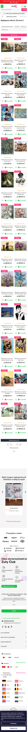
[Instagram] (5, 625)
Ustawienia (13, 723)
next (24, 487)
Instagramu (9, 546)
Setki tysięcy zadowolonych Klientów (14, 13)
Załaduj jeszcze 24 (13, 433)
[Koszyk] (24, 6)
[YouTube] (8, 625)
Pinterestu (14, 549)
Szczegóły (9, 69)
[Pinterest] (11, 625)
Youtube (20, 546)
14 (19, 437)
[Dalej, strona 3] (16, 438)
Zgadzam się (13, 728)
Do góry (13, 444)
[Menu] (2, 6)
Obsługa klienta (9, 619)
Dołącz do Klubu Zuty (9, 584)
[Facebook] (3, 625)
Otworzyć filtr (13, 37)
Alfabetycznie (11, 31)
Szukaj (23, 9)
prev (3, 487)
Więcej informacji (19, 660)
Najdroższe (4, 31)
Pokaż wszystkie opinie (13, 517)
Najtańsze (17, 28)
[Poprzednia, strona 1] (10, 438)
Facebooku (14, 544)
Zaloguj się (13, 609)
